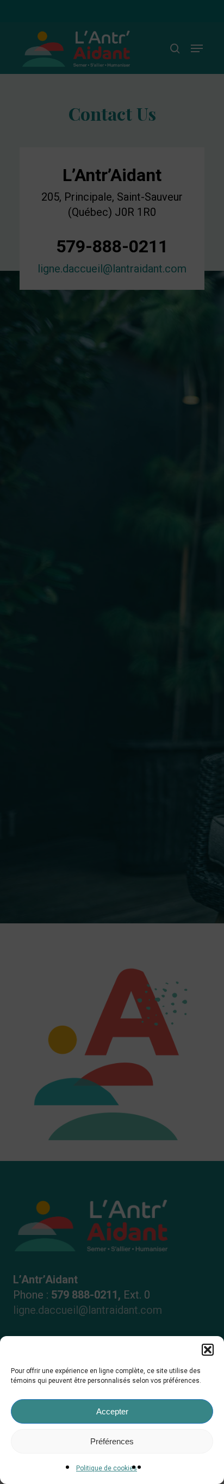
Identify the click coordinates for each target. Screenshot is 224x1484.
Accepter (112, 1411)
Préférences (112, 1441)
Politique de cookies (106, 1468)
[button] (207, 1349)
